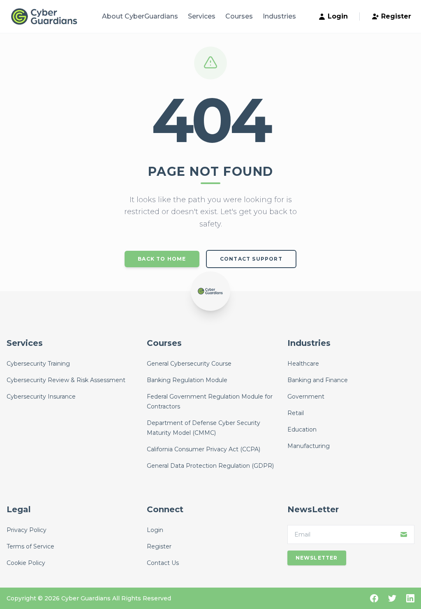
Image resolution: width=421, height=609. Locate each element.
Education (302, 429)
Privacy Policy (26, 530)
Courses (239, 16)
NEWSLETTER (317, 558)
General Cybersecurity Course (189, 363)
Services (201, 16)
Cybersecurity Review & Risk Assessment (66, 380)
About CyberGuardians (140, 16)
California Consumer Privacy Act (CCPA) (203, 449)
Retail (295, 413)
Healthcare (303, 363)
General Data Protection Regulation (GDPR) (210, 465)
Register (396, 16)
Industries (279, 16)
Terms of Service (30, 546)
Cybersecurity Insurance (41, 396)
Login (338, 16)
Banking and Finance (317, 380)
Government (305, 396)
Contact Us (163, 563)
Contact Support (251, 259)
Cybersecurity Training (38, 363)
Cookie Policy (26, 563)
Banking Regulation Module (187, 380)
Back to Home (162, 259)
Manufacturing (308, 446)
